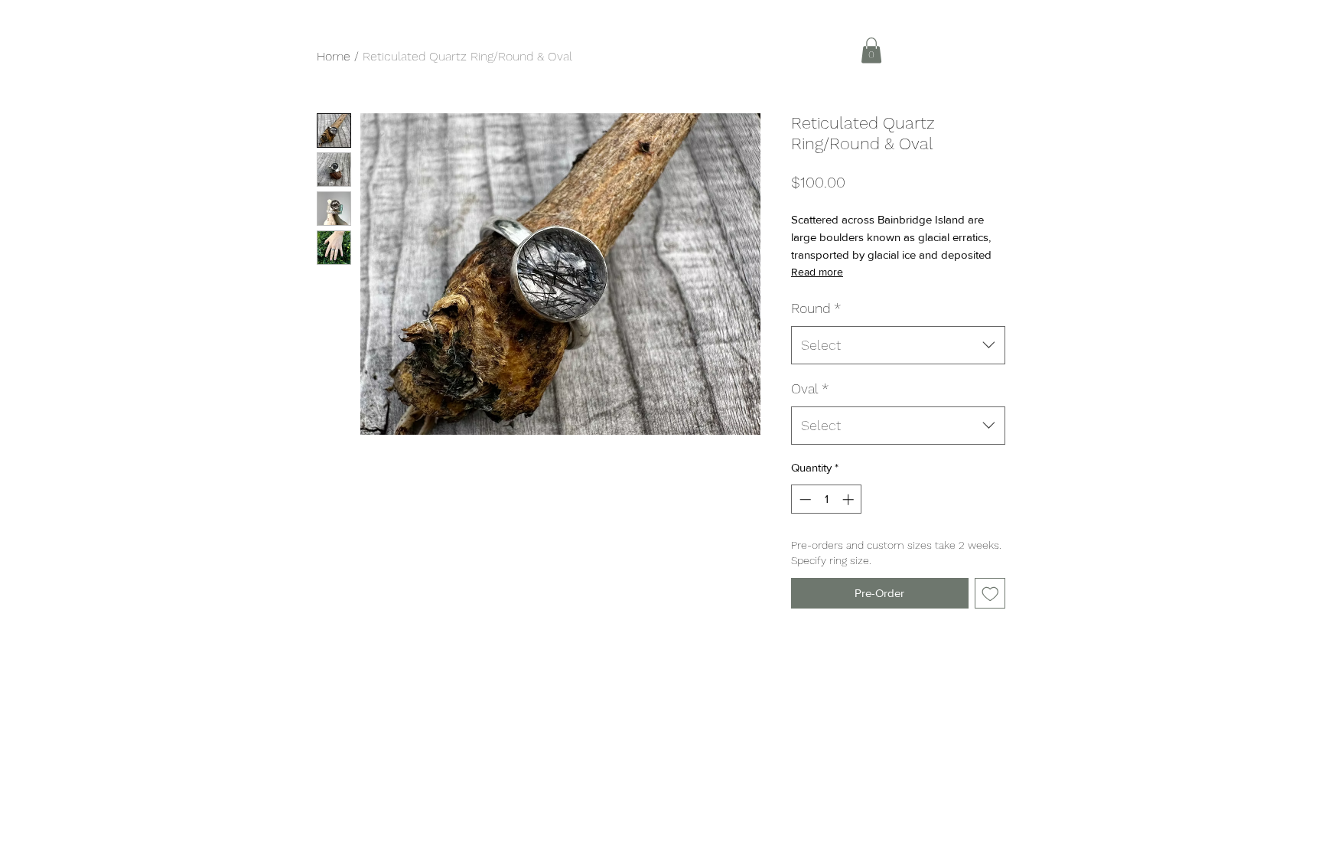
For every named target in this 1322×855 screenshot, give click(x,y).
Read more (817, 272)
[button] (871, 50)
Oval (810, 388)
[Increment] (849, 499)
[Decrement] (803, 499)
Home (333, 56)
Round (816, 308)
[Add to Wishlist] (990, 593)
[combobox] (898, 345)
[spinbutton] (826, 499)
